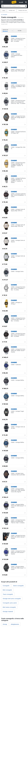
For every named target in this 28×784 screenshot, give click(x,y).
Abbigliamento (15, 624)
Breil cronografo (7, 590)
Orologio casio (12, 10)
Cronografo (4, 14)
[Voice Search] (25, 6)
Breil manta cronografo (9, 607)
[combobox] (14, 6)
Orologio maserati (8, 611)
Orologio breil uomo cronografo (12, 598)
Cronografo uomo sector (10, 603)
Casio (3, 10)
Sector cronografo (18, 585)
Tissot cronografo (8, 594)
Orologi (5, 624)
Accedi (21, 2)
